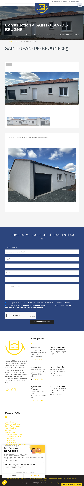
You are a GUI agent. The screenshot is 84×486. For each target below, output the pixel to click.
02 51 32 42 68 (38, 379)
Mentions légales (56, 483)
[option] (42, 88)
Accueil (9, 42)
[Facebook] (7, 389)
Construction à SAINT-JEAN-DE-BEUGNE (64, 35)
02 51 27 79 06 (38, 400)
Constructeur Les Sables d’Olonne (38, 478)
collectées (50, 305)
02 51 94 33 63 (37, 360)
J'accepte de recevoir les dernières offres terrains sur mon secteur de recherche (39, 303)
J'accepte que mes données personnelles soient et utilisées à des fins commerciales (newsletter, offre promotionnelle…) (38, 307)
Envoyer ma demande (42, 322)
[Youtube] (15, 389)
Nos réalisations (40, 35)
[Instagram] (11, 389)
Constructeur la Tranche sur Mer (17, 478)
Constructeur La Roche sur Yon (58, 478)
